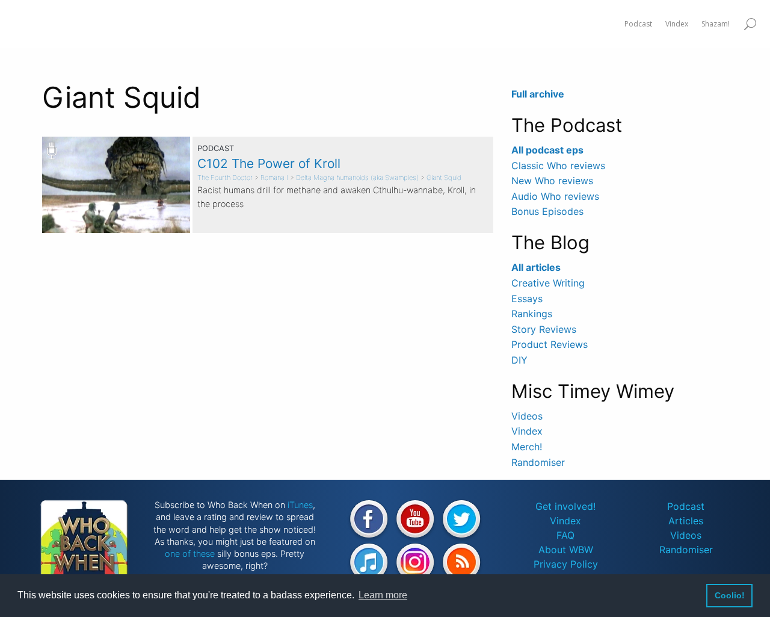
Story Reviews (543, 329)
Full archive (537, 94)
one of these (190, 553)
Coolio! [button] (730, 595)
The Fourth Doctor (225, 177)
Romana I (274, 177)
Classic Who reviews (558, 166)
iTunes (300, 505)
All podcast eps (547, 150)
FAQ (565, 535)
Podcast (685, 506)
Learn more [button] (383, 595)
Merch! (526, 447)
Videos (527, 416)
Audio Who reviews (555, 196)
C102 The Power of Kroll (268, 163)
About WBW (565, 550)
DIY (519, 360)
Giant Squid (444, 177)
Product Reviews (549, 344)
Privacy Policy (566, 564)
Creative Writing (548, 283)
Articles (685, 521)
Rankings (531, 314)
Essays (527, 299)
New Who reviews (552, 181)
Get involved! (565, 506)
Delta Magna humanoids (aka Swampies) (357, 177)
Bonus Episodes (547, 211)
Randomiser (538, 462)
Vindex (527, 431)
